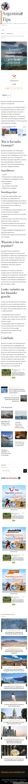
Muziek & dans (14, 702)
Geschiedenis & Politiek (14, 630)
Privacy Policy (22, 780)
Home (5, 781)
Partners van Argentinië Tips (13, 772)
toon (9, 95)
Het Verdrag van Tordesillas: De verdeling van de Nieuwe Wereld (14, 633)
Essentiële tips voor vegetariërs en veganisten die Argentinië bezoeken (14, 687)
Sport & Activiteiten (14, 720)
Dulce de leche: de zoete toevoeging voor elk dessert (19, 444)
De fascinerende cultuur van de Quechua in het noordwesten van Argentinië (14, 651)
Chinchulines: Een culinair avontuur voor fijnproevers (5, 423)
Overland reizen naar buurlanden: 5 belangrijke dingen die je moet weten (14, 670)
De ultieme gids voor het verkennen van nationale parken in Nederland (14, 759)
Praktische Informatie (14, 667)
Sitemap (21, 781)
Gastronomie (14, 45)
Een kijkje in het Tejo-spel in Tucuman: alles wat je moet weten (14, 723)
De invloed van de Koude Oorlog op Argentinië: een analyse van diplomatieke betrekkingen (14, 741)
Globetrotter (14, 80)
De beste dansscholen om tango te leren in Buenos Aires (14, 705)
